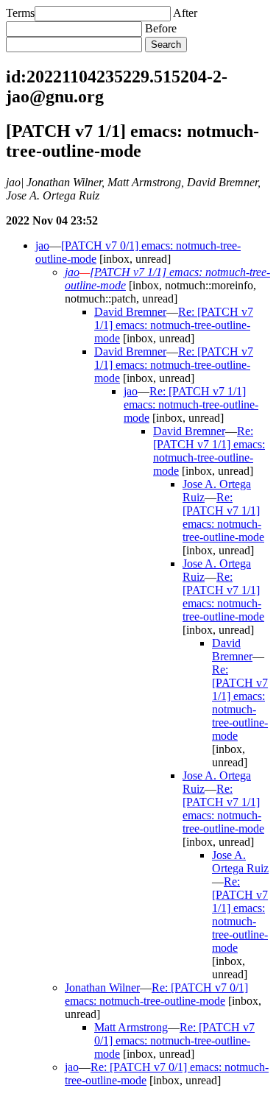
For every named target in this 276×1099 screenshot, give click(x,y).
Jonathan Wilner (102, 987)
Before (161, 28)
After (185, 13)
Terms (20, 13)
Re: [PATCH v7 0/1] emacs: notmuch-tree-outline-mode (156, 994)
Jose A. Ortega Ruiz (240, 861)
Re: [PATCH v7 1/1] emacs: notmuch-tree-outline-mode (173, 324)
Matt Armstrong (131, 1027)
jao (42, 245)
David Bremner (130, 311)
